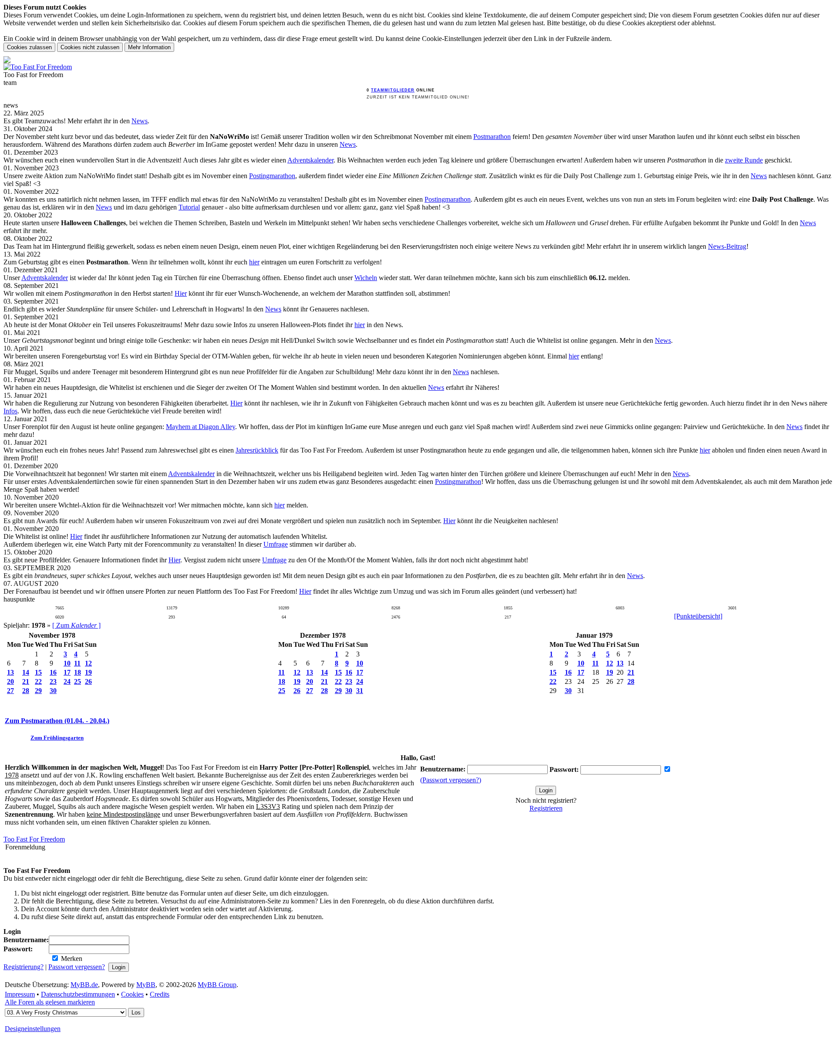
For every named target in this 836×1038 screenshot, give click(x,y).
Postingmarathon (272, 175)
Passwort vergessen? (76, 966)
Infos (10, 411)
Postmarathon (492, 136)
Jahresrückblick (257, 450)
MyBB (145, 984)
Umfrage (275, 544)
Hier (181, 293)
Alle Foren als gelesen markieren (50, 1002)
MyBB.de (84, 984)
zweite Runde (744, 160)
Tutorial (189, 207)
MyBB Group (217, 984)
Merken (70, 958)
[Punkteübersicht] (698, 616)
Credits (159, 994)
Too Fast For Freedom (34, 839)
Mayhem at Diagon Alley (200, 426)
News (139, 121)
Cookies (132, 994)
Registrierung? (23, 966)
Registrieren (546, 808)
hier (254, 262)
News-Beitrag (727, 246)
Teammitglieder (393, 90)
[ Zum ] (76, 625)
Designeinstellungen (33, 1028)
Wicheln (365, 277)
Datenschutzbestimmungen (78, 994)
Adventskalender (310, 160)
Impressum (20, 994)
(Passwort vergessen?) (450, 780)
